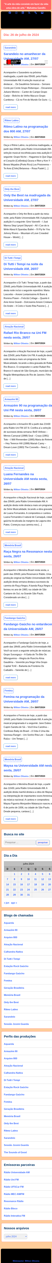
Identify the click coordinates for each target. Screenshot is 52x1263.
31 (28, 895)
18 (35, 884)
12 (42, 879)
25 (35, 889)
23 (21, 889)
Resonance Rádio (14, 1201)
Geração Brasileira (14, 988)
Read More (11, 175)
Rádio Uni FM (11, 1179)
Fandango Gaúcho (15, 618)
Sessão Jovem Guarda (16, 1024)
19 (42, 884)
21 (7, 889)
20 (49, 884)
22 (14, 889)
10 (28, 879)
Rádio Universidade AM (17, 1172)
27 (49, 889)
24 (28, 889)
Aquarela (9, 923)
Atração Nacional (14, 326)
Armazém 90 (11, 399)
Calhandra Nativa (13, 952)
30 (21, 895)
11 (35, 879)
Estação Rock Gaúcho (16, 966)
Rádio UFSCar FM (14, 1187)
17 (28, 884)
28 (7, 895)
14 (7, 884)
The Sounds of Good (15, 1152)
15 (14, 884)
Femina (9, 690)
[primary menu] (46, 62)
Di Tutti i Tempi (13, 258)
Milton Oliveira (21, 137)
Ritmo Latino (12, 120)
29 (14, 895)
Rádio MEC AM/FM (14, 1194)
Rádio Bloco (10, 1208)
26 (42, 889)
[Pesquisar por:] (20, 842)
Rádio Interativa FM (14, 1216)
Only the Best (12, 189)
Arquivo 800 (10, 937)
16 (21, 884)
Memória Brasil (13, 545)
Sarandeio (9, 1017)
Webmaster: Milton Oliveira (26, 1261)
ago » (14, 903)
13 (49, 879)
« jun (6, 903)
